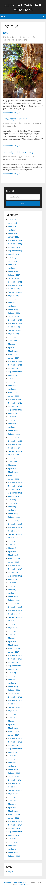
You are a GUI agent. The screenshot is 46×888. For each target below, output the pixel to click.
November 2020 (15, 444)
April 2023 (12, 348)
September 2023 (15, 330)
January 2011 (13, 818)
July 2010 (12, 839)
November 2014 (15, 659)
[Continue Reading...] (11, 112)
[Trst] (23, 71)
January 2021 (13, 437)
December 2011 (15, 780)
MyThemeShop (27, 885)
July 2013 (12, 714)
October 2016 (14, 614)
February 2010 (14, 856)
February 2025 (14, 275)
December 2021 (15, 399)
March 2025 (13, 271)
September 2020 (15, 451)
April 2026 (12, 230)
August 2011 (13, 794)
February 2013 (14, 731)
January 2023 (13, 358)
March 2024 (13, 309)
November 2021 (15, 403)
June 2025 (12, 261)
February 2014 (14, 690)
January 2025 (13, 278)
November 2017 (15, 569)
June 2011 (12, 801)
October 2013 (14, 704)
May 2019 (12, 507)
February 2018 (14, 559)
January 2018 (13, 562)
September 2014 (15, 666)
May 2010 (12, 846)
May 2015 (12, 638)
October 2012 (14, 745)
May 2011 (12, 804)
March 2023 (13, 351)
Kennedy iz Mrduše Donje (18, 152)
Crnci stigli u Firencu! (16, 119)
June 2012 (12, 759)
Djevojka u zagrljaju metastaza (15, 882)
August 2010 (13, 835)
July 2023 (12, 337)
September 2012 (15, 749)
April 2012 (12, 766)
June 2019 (12, 503)
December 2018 (15, 524)
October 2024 (14, 289)
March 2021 (13, 431)
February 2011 (14, 814)
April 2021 (12, 427)
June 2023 (12, 341)
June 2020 (12, 462)
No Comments (21, 40)
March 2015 (13, 645)
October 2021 (14, 406)
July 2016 (12, 624)
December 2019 (15, 482)
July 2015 (12, 631)
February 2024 (14, 313)
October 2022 (14, 368)
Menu (3, 16)
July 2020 (12, 458)
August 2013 (13, 711)
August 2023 (13, 334)
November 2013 (15, 700)
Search (22, 203)
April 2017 (12, 593)
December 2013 (15, 697)
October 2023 (14, 327)
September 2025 (15, 251)
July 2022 (12, 379)
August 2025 (13, 254)
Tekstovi (6, 40)
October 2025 (14, 247)
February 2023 (14, 354)
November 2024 (15, 285)
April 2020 (12, 469)
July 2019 (12, 500)
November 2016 (15, 610)
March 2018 (13, 555)
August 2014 (13, 669)
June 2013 (12, 718)
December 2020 (15, 441)
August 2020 (13, 455)
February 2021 (14, 434)
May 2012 (12, 763)
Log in (10, 872)
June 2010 (12, 842)
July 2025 (12, 258)
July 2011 (12, 797)
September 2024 (15, 292)
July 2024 (12, 299)
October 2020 (14, 448)
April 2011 (12, 808)
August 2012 (13, 752)
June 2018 (12, 545)
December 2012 (15, 738)
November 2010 (15, 825)
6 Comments (20, 159)
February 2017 (14, 600)
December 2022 (15, 361)
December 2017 (15, 565)
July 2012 (12, 756)
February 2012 (14, 773)
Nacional (6, 159)
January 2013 (13, 735)
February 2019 (14, 517)
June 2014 (12, 676)
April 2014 (12, 683)
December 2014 (15, 655)
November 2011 (15, 783)
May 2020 (12, 465)
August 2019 (13, 496)
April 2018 (12, 552)
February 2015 (14, 648)
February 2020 (14, 476)
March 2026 (13, 233)
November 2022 (15, 365)
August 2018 (13, 538)
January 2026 (13, 237)
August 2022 (13, 375)
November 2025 (15, 244)
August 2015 (13, 628)
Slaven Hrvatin (10, 123)
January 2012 (13, 776)
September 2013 (15, 707)
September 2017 (15, 576)
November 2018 (15, 527)
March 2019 (13, 514)
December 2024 (15, 282)
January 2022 (13, 396)
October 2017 (14, 572)
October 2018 (14, 531)
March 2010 (13, 853)
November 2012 (15, 742)
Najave (38, 123)
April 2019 (12, 510)
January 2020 (13, 479)
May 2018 (12, 548)
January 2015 (13, 652)
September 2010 (15, 832)
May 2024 (12, 303)
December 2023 (15, 320)
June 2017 (12, 586)
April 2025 (12, 268)
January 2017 (13, 603)
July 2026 (12, 220)
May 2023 (12, 344)
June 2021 (12, 420)
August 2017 (13, 579)
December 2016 (15, 607)
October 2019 (14, 489)
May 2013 (12, 721)
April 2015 (12, 642)
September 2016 (15, 617)
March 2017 (13, 597)
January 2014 (13, 693)
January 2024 (13, 316)
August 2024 (13, 296)
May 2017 (12, 590)
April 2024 (12, 306)
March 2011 (13, 811)
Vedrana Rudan (10, 37)
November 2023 (15, 323)
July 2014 (12, 673)
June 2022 (12, 382)
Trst (5, 32)
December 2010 (15, 821)
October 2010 (14, 828)
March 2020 (13, 472)
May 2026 (12, 226)
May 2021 (12, 424)
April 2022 (12, 389)
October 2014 (14, 662)
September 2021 (15, 410)
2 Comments (10, 126)
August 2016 (13, 621)
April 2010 (12, 849)
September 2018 (15, 534)
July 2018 (12, 541)
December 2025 (15, 240)
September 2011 (15, 790)
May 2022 (12, 386)
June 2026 (12, 223)
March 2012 (13, 770)
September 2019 (15, 493)
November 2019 (15, 486)
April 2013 (12, 725)
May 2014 (12, 680)
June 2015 (12, 635)
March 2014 (13, 686)
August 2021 (13, 413)
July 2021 (12, 417)
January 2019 (13, 520)
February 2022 (14, 393)
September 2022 (15, 372)
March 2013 (13, 728)
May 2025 (12, 265)
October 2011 (13, 787)
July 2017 (12, 583)
